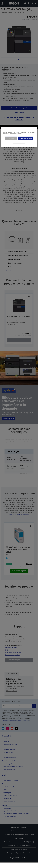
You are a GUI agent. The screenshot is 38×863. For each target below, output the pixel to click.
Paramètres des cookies (19, 142)
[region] (19, 137)
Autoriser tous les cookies (25, 138)
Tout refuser (11, 138)
